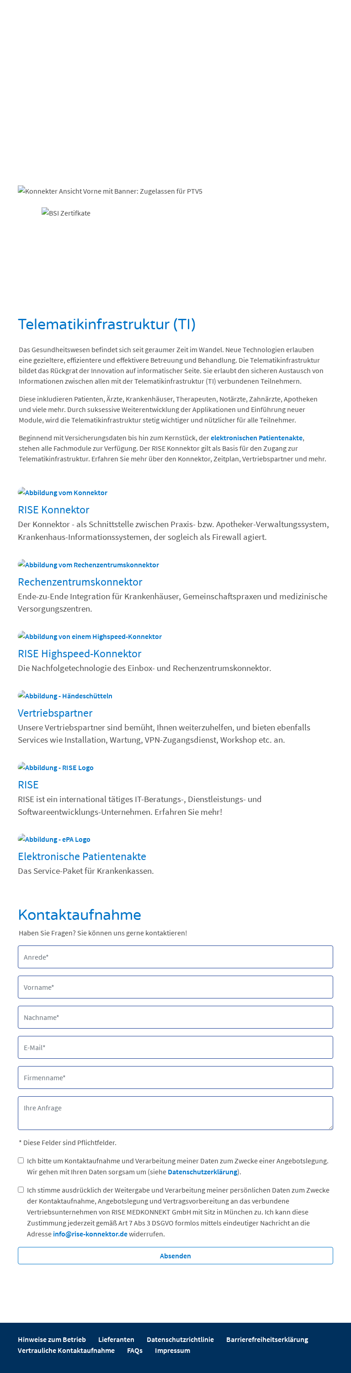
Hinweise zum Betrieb (52, 1339)
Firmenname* (40, 1070)
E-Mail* (32, 1040)
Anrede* (33, 950)
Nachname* (38, 1010)
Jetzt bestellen (61, 174)
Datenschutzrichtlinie (180, 1339)
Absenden (175, 1255)
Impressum (172, 1350)
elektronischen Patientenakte (257, 437)
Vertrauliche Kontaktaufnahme (66, 1350)
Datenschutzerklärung (202, 1171)
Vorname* (35, 980)
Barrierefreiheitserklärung (267, 1339)
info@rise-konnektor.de (90, 1233)
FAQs (135, 1350)
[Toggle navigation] (179, 20)
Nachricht (35, 1100)
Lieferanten (116, 1339)
